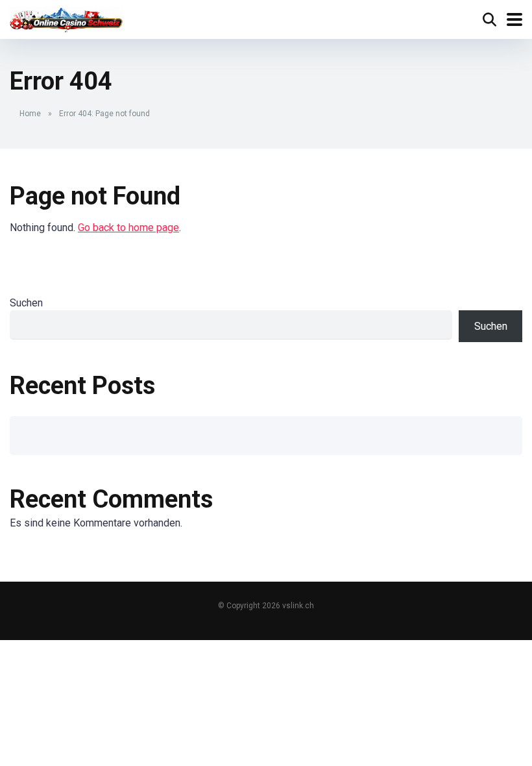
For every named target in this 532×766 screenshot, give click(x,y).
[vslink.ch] (66, 17)
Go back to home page (128, 227)
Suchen (26, 303)
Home (30, 113)
